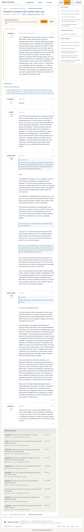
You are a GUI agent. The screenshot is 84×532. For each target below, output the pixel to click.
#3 (53, 112)
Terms (68, 526)
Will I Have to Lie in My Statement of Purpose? (26, 466)
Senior (24, 14)
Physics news (8, 87)
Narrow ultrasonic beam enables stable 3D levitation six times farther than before (30, 93)
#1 (53, 33)
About (63, 526)
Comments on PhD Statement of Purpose (24, 435)
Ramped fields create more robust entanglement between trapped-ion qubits (29, 90)
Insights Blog (30, 2)
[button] (35, 2)
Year (42, 14)
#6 (53, 406)
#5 (53, 293)
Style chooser (8, 526)
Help (77, 526)
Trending (49, 2)
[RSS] (80, 526)
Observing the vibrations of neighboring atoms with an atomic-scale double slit (30, 92)
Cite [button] (52, 77)
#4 (53, 155)
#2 (53, 99)
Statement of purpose (34, 14)
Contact (59, 526)
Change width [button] (18, 526)
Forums (40, 2)
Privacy (72, 526)
